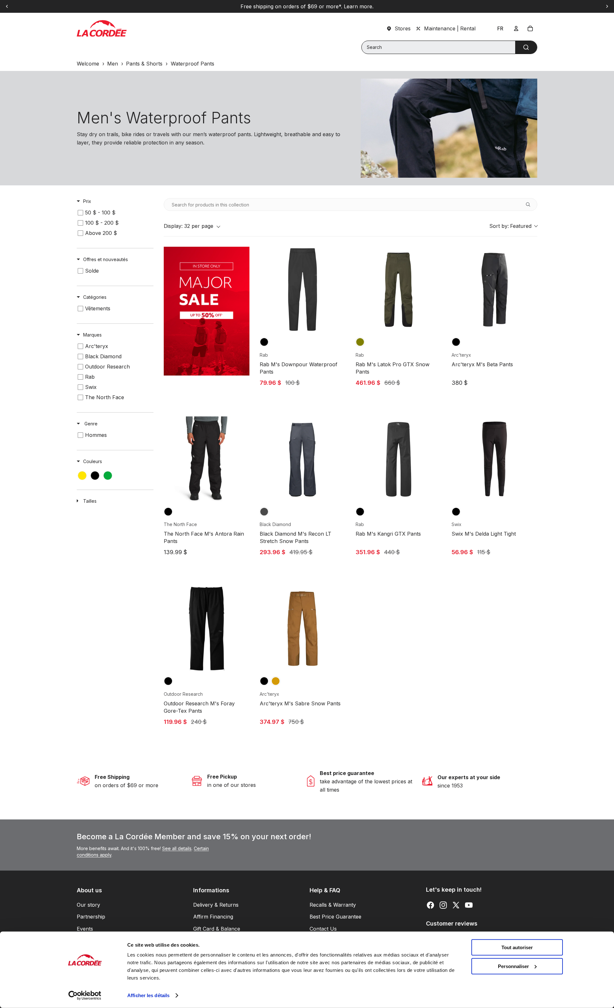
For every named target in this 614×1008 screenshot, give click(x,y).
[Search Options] (530, 204)
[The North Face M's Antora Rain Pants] (206, 459)
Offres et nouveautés (105, 259)
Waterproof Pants (192, 63)
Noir (264, 341)
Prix (87, 201)
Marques (92, 334)
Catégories (94, 297)
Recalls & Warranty (333, 905)
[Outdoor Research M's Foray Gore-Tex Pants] (206, 628)
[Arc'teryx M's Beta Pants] (494, 289)
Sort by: (510, 226)
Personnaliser (513, 966)
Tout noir (168, 511)
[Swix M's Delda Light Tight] (494, 459)
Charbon (264, 511)
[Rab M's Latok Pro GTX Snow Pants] (398, 289)
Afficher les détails (148, 995)
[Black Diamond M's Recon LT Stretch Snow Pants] (302, 459)
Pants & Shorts (144, 63)
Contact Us (323, 929)
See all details (177, 848)
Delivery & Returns (216, 905)
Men (112, 63)
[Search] (526, 47)
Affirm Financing (213, 916)
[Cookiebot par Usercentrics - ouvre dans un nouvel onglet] (85, 995)
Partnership (91, 916)
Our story (88, 905)
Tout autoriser (517, 947)
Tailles (90, 501)
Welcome (88, 63)
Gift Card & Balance (216, 929)
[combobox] (449, 47)
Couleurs (92, 461)
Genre (90, 423)
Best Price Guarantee (335, 916)
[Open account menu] (516, 28)
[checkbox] (114, 212)
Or (275, 681)
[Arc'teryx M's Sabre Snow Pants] (302, 628)
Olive (360, 341)
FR (500, 28)
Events (85, 929)
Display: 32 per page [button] (188, 226)
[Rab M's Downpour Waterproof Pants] (302, 289)
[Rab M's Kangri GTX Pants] (398, 459)
